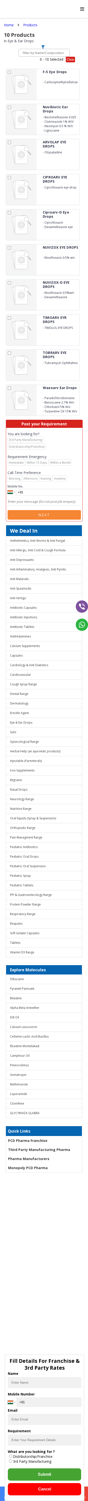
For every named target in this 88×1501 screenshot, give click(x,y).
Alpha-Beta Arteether (24, 1008)
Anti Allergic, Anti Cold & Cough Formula (38, 550)
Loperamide (18, 1094)
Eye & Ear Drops (21, 722)
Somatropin (18, 1075)
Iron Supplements (22, 770)
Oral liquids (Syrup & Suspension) (33, 818)
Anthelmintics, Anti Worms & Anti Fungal (37, 541)
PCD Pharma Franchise (27, 1140)
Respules (16, 923)
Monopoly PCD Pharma (28, 1167)
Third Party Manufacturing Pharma (39, 1149)
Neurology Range (22, 799)
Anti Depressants (22, 560)
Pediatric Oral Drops (24, 856)
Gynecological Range (24, 742)
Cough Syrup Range (23, 684)
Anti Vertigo (18, 598)
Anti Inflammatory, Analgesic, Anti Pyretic (38, 569)
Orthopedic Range (22, 828)
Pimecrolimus (19, 1065)
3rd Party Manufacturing (32, 1461)
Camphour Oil (20, 1056)
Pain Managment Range (26, 837)
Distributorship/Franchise (33, 1456)
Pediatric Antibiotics (24, 847)
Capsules (16, 655)
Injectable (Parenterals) (26, 761)
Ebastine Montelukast (24, 1046)
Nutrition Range (21, 809)
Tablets (15, 943)
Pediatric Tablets (21, 885)
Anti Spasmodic (21, 588)
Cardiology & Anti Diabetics (29, 665)
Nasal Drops (18, 789)
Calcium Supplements (25, 646)
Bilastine (16, 998)
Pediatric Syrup (20, 876)
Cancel (44, 1489)
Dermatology (19, 703)
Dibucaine (17, 979)
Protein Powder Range (25, 904)
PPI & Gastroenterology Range (31, 895)
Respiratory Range (22, 914)
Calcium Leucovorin (23, 1027)
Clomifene (17, 1103)
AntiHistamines (20, 636)
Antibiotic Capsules (23, 608)
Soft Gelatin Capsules (24, 933)
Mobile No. (15, 486)
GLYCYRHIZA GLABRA (25, 1113)
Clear (70, 59)
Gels (13, 732)
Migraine (16, 780)
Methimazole (19, 1084)
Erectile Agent (19, 713)
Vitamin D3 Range (22, 952)
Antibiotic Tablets (22, 627)
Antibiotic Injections (23, 617)
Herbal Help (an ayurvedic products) (35, 751)
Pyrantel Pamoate (22, 989)
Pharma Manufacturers (28, 1158)
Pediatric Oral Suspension (28, 866)
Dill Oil (14, 1017)
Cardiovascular (20, 675)
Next (44, 515)
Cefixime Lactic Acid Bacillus (29, 1036)
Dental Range (19, 694)
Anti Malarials (19, 579)
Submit (44, 1474)
